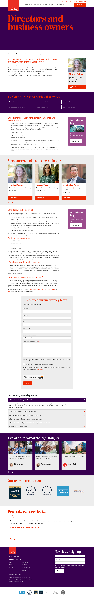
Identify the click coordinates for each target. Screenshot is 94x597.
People (45, 5)
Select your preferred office (29, 335)
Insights (51, 5)
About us (68, 5)
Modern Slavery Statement (25, 569)
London (30, 289)
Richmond (35, 289)
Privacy (10, 564)
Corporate (24, 54)
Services (13, 54)
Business (27, 5)
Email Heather (76, 87)
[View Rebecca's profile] (47, 173)
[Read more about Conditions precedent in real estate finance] (74, 455)
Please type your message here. (31, 341)
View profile (14, 197)
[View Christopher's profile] (74, 173)
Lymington (52, 289)
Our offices (11, 559)
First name (26, 308)
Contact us (80, 5)
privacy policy (39, 369)
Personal (36, 5)
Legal (10, 569)
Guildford (47, 289)
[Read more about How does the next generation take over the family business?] (20, 455)
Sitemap (24, 565)
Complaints (24, 564)
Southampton (41, 289)
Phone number (27, 328)
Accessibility (11, 565)
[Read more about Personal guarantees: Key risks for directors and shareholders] (47, 455)
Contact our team (15, 41)
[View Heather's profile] (20, 173)
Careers (59, 5)
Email (24, 321)
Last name (26, 315)
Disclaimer (11, 567)
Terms (10, 562)
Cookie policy (25, 562)
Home (9, 54)
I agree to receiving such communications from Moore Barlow (40, 364)
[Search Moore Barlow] (63, 1)
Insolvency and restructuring (34, 54)
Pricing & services (26, 567)
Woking (9, 291)
